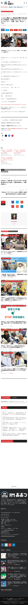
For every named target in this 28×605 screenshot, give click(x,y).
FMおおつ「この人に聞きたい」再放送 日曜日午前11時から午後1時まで (20, 151)
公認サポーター (21, 598)
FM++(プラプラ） (3, 11)
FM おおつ (8, 601)
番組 (21, 281)
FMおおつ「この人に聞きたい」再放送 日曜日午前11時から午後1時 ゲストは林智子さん (7, 159)
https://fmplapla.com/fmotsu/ (15, 128)
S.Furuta (11, 326)
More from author (13, 231)
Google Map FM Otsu (5, 514)
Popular (8, 550)
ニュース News (23, 305)
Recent (3, 550)
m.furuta (10, 254)
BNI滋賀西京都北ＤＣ (5, 531)
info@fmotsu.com (7, 525)
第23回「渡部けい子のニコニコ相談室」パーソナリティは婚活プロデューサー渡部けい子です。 (17, 568)
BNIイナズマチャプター (5, 533)
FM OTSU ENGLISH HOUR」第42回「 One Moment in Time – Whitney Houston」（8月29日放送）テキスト (17, 561)
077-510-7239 (6, 516)
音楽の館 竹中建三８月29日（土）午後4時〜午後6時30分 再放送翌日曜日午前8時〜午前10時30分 (17, 583)
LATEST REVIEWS (6, 397)
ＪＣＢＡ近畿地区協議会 (5, 530)
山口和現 (3, 171)
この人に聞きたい (10, 11)
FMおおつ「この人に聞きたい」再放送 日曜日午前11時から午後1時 (7, 151)
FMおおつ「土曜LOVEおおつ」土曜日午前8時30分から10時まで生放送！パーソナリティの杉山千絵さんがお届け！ (17, 555)
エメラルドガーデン (13, 169)
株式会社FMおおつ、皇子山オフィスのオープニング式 (12, 401)
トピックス (11, 235)
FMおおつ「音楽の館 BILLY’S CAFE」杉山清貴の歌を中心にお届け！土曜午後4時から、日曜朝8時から (13, 182)
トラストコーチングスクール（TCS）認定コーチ (10, 534)
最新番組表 (11, 598)
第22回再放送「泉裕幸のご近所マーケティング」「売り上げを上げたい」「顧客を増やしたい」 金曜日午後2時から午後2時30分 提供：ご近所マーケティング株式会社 (17, 575)
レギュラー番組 (17, 281)
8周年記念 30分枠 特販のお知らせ (16, 7)
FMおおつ (6, 169)
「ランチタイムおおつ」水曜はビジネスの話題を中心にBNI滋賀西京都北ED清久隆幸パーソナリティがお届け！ (14, 370)
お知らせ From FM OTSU (5, 235)
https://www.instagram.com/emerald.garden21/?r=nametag (13, 104)
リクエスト (16, 598)
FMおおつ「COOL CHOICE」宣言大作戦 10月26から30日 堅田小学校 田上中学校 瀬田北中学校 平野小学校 (14, 323)
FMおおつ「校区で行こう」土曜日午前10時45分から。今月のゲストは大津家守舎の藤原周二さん (13, 346)
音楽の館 (9, 258)
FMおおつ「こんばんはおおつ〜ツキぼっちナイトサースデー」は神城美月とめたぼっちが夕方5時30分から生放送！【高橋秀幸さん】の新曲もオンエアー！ (14, 299)
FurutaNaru (4, 25)
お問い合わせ (10, 599)
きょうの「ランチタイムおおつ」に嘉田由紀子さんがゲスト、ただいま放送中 (14, 252)
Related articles (4, 231)
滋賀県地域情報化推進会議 (6, 536)
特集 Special (17, 235)
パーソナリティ (19, 169)
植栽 (6, 171)
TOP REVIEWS (14, 397)
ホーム (4, 598)
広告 (7, 598)
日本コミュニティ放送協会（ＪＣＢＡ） (8, 528)
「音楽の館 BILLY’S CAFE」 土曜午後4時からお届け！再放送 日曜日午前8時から (14, 275)
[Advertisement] (14, 465)
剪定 (24, 169)
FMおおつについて (16, 599)
